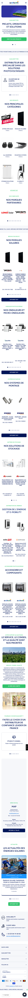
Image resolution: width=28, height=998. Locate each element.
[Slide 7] (17, 220)
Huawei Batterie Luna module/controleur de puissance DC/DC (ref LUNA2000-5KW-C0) (7, 482)
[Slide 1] (7, 220)
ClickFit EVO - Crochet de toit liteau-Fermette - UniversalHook (7, 418)
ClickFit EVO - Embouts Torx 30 (20, 417)
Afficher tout (14, 190)
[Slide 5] (16, 94)
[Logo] (14, 3)
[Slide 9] (20, 220)
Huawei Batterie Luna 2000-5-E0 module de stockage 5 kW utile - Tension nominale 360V (20, 482)
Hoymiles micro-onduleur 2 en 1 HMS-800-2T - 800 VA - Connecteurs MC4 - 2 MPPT (7, 346)
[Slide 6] (15, 220)
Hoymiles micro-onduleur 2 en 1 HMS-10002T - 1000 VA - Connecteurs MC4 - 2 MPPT (20, 346)
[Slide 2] (11, 94)
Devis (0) (26, 747)
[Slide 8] (18, 220)
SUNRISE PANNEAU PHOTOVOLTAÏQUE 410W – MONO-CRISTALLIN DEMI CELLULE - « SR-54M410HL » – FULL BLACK (20, 278)
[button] (26, 2)
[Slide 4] (14, 94)
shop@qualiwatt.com (14, 813)
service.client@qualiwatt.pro (13, 936)
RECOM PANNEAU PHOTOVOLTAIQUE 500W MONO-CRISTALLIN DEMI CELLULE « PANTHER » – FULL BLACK (7, 277)
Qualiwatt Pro (12, 986)
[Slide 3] (13, 94)
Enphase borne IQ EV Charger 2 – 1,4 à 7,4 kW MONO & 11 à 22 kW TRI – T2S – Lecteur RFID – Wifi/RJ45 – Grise (20, 547)
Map (14, 806)
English (4, 977)
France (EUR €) (6, 972)
